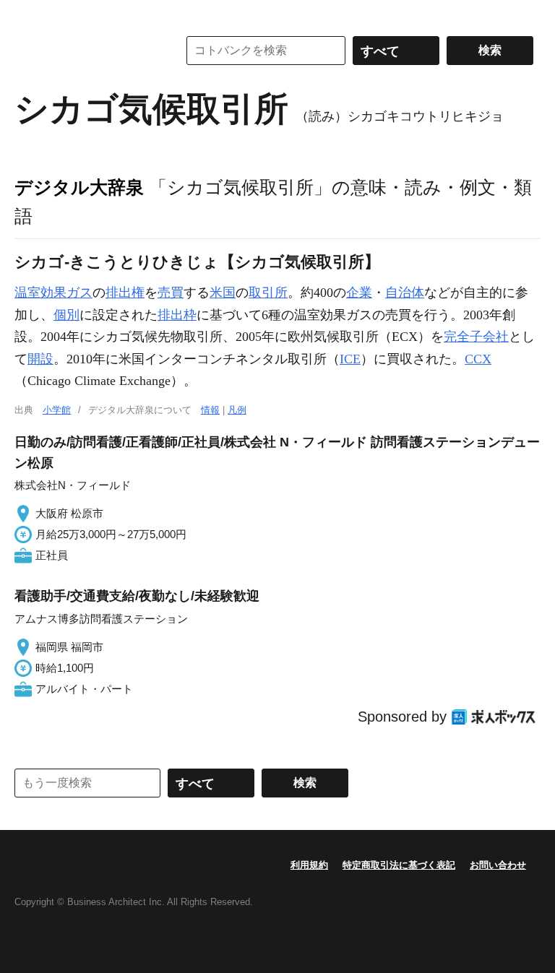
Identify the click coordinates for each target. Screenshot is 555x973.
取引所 (268, 292)
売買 (171, 292)
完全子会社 (476, 336)
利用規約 (309, 865)
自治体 (404, 292)
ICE (350, 359)
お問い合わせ (498, 865)
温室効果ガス (53, 292)
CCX (478, 359)
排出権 (125, 292)
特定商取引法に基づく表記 (399, 865)
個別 (66, 315)
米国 (223, 292)
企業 (359, 292)
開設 (40, 359)
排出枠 (177, 315)
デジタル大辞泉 (79, 187)
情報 (210, 410)
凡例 (237, 410)
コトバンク (86, 50)
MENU (28, 14)
